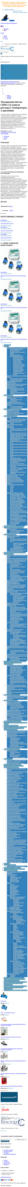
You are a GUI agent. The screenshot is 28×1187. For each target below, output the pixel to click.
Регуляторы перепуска (13, 827)
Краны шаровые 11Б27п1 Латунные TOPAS (16, 350)
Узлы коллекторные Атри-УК (7, 223)
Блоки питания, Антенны (13, 675)
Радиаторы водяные (18, 919)
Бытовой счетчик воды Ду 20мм (18, 428)
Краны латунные (14, 880)
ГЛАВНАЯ (7, 65)
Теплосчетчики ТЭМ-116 (16, 509)
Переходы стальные (18, 945)
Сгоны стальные (17, 950)
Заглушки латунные (18, 962)
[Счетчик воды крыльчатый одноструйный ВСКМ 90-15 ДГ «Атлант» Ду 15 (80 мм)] (4, 1022)
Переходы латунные (18, 966)
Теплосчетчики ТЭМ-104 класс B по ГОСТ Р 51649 (18, 507)
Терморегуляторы (11, 525)
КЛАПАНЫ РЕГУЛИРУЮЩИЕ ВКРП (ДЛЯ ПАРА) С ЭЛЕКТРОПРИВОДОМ (15, 582)
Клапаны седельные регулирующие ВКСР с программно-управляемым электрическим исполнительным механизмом (16, 587)
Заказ (11, 23)
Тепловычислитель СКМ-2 (8, 83)
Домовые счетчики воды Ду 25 (18, 433)
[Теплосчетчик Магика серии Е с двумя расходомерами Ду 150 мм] (4, 1058)
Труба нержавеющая (18, 955)
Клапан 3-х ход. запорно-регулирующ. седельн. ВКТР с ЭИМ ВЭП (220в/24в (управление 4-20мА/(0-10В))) (19, 598)
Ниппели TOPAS (17, 363)
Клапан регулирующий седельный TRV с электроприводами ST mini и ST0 (17, 566)
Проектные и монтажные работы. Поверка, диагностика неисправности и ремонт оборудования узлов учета (15, 728)
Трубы (14, 913)
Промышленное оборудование (12, 749)
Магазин (6, 67)
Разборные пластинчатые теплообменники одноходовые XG (16, 823)
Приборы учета (11, 895)
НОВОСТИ (7, 73)
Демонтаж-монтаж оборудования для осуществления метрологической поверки (17, 740)
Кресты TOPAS (17, 360)
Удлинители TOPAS (18, 370)
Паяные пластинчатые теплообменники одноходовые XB (16, 808)
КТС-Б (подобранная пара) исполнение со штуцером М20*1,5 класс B (17, 707)
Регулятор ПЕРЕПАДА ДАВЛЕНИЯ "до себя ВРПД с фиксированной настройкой (18, 640)
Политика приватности (10, 1154)
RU (6, 30)
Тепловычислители (15, 906)
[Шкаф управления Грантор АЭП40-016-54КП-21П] (4, 1084)
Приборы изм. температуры (14, 421)
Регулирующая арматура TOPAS (15, 388)
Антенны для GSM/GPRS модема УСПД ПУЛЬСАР (17, 677)
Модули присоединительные (17, 897)
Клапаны (12, 753)
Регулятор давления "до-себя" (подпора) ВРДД (18, 633)
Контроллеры (13, 887)
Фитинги (15, 915)
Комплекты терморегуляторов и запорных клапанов (15, 796)
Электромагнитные (18, 905)
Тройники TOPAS (18, 367)
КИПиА (9, 883)
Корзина (14, 23)
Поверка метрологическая (14, 761)
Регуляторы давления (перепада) (15, 474)
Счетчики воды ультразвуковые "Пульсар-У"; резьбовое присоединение (18, 469)
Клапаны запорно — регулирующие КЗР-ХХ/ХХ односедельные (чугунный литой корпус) (17, 571)
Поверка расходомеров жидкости (12, 721)
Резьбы (15, 948)
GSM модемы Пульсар (16, 667)
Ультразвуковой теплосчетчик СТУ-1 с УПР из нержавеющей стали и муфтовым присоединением (18, 521)
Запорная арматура (12, 750)
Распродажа (7, 863)
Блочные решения (8, 395)
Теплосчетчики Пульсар (16, 505)
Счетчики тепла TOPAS (16, 380)
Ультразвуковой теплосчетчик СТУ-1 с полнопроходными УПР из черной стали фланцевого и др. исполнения (14, 979)
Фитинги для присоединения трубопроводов (14, 857)
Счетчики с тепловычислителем (18, 902)
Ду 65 (11, 490)
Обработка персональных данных (16, 72)
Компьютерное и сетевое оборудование (14, 526)
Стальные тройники (18, 951)
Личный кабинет (5, 23)
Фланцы (15, 959)
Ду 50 (11, 488)
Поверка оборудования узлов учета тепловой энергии (16, 736)
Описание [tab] (6, 136)
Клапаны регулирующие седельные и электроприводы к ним (17, 783)
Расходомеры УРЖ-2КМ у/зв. (17, 460)
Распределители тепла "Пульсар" (15, 713)
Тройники (15, 927)
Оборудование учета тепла (12, 81)
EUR (5, 36)
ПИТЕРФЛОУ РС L (15, 439)
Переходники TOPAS (18, 364)
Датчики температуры (13, 533)
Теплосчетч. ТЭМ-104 (16, 498)
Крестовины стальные (19, 937)
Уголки (18, 940)
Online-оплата (10, 70)
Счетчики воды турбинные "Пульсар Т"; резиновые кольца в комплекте (18, 465)
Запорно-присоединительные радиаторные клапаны (14, 773)
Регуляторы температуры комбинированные (13, 835)
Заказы (8, 79)
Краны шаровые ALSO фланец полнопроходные (15, 386)
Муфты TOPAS (17, 361)
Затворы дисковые (15, 752)
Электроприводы (14, 894)
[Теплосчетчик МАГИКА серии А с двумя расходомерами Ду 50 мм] (4, 1071)
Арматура (6, 346)
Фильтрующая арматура (13, 973)
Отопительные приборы (16, 916)
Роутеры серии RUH (12, 414)
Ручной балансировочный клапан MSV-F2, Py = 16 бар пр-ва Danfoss (18, 652)
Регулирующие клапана (13, 908)
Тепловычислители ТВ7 (16, 717)
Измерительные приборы (10, 416)
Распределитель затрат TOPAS (18, 378)
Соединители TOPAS (18, 366)
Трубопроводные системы (14, 911)
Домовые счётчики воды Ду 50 (18, 435)
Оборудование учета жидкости (18, 438)
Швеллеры (19, 941)
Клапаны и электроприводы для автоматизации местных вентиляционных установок (15, 777)
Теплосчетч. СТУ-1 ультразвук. (18, 497)
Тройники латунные (18, 969)
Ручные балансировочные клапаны (16, 846)
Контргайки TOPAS (18, 359)
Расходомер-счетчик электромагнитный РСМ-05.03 (18, 458)
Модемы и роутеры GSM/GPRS (15, 413)
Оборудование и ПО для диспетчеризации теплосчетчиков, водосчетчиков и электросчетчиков (15, 663)
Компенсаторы (14, 879)
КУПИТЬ (11, 20)
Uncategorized (7, 345)
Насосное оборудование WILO (15, 551)
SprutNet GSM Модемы (16, 672)
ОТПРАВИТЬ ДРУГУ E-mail (8, 132)
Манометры (13, 888)
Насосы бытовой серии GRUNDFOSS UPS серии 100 (18, 549)
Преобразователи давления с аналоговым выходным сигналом (16, 818)
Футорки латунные (18, 972)
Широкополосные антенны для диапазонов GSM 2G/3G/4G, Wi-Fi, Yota (18, 682)
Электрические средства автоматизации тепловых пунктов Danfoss (16, 620)
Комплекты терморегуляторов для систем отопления (16, 793)
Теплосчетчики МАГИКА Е (17, 502)
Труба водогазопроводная (20, 954)
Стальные (18, 922)
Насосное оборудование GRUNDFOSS (13, 536)
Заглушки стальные (18, 934)
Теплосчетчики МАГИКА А (17, 501)
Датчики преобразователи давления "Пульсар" (17, 531)
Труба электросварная (19, 958)
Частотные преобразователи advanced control (15, 990)
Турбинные (16, 904)
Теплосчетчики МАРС (16, 504)
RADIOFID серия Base (13, 410)
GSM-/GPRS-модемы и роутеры (15, 665)
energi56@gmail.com (6, 1177)
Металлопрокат (17, 938)
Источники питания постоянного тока (17, 558)
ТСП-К (12, 423)
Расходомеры (10, 427)
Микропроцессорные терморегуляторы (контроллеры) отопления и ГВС (15, 604)
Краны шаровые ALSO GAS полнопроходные (14, 382)
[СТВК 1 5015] (4, 999)
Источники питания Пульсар (17, 679)
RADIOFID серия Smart (13, 412)
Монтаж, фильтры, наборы (17, 494)
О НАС (6, 66)
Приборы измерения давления (18, 419)
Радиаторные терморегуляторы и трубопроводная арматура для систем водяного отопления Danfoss (14, 766)
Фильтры (12, 976)
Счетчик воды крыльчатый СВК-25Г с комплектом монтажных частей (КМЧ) (11, 1049)
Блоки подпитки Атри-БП (6, 237)
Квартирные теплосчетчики (14, 702)
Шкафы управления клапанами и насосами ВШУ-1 (18, 659)
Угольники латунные (18, 971)
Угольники (16, 930)
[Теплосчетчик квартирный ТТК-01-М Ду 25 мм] (4, 1034)
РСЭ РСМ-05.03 (14, 462)
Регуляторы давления (12, 622)
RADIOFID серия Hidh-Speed (18, 669)
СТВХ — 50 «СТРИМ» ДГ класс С (8, 1012)
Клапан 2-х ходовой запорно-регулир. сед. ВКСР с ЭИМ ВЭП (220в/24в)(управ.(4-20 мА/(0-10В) (17, 561)
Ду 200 (12, 487)
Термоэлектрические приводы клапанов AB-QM (15, 854)
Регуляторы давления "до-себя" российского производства (15, 630)
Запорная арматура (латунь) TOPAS (16, 348)
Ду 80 (11, 491)
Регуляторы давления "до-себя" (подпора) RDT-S (18, 644)
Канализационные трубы (16, 912)
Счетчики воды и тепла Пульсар (12, 867)
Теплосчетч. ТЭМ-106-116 (17, 499)
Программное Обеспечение (11, 725)
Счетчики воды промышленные (15, 484)
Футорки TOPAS (17, 371)
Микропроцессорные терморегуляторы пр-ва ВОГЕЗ (18, 613)
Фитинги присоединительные (15, 859)
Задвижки (12, 876)
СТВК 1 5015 (3, 1001)
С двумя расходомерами (16, 406)
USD (5, 37)
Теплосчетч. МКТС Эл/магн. (17, 495)
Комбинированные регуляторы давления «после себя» (15, 786)
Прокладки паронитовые (19, 947)
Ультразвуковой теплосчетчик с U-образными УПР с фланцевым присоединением (18, 512)
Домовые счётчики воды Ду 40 (18, 434)
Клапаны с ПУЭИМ (15, 754)
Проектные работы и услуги (14, 748)
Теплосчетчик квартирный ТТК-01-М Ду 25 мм (11, 1037)
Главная (3, 81)
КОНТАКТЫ (7, 74)
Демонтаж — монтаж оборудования (16, 760)
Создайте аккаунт (8, 1150)
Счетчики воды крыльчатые (14, 479)
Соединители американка (20, 968)
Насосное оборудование (10, 534)
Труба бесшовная (17, 952)
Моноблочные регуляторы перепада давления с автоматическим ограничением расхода (16, 805)
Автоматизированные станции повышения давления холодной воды (18, 540)
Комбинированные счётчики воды (16, 420)
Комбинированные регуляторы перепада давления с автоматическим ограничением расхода (17, 790)
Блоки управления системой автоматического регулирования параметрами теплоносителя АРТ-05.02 (18, 609)
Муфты (15, 925)
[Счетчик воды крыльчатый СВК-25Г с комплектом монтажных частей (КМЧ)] (4, 1046)
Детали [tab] (6, 137)
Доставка (6, 1152)
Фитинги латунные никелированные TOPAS (16, 355)
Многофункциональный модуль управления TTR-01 (18, 616)
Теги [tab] (5, 139)
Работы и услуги (8, 759)
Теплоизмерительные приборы (15, 492)
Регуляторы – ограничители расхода (16, 840)
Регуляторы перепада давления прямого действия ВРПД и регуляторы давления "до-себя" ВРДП (18, 626)
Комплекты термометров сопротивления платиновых (14, 704)
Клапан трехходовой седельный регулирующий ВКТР (18, 593)
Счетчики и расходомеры (16, 898)
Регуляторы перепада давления (15, 826)
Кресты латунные (17, 965)
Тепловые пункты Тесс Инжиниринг (16, 400)
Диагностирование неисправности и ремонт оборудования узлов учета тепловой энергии (16, 732)
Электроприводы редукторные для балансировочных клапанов (16, 861)
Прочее (15, 926)
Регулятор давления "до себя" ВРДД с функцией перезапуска (19, 636)
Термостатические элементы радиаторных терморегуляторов (15, 851)
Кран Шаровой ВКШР (19, 757)
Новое (11, 210)
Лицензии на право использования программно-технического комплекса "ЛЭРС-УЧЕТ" (17, 686)
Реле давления (14, 890)
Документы (7, 69)
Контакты (6, 1164)
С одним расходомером (16, 407)
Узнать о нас (7, 1163)
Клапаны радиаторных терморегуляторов (13, 780)
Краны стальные (14, 881)
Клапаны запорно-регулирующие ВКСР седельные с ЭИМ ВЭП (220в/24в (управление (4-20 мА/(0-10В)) (18, 577)
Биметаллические (21, 920)
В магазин (6, 1161)
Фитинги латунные (15, 961)
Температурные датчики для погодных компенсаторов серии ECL (17, 849)
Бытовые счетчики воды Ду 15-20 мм (17, 696)
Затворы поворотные (15, 877)
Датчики (9, 417)
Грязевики (12, 975)
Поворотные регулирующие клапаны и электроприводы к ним (17, 814)
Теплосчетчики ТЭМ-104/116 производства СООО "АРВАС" (15, 719)
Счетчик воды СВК (12, 476)
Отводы (15, 944)
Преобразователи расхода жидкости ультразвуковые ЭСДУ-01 (16, 711)
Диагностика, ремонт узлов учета (16, 866)
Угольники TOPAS (18, 368)
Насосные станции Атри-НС (7, 230)
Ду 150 (12, 485)
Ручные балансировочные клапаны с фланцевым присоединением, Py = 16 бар (17, 647)
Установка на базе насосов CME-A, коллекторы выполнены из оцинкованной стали (20, 545)
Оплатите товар (8, 1151)
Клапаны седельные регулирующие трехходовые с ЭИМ (16, 591)
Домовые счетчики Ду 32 (16, 437)
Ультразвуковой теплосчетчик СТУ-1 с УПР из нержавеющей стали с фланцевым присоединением (15, 988)
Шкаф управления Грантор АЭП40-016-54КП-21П (12, 1086)
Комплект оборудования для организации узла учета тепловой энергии (16, 404)
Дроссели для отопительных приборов (17, 771)
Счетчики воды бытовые (13, 477)
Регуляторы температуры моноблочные (13, 837)
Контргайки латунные (19, 964)
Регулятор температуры (16, 909)
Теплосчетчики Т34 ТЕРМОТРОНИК (17, 715)
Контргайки (16, 936)
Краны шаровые (14, 756)
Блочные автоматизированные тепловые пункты (15, 397)
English (7, 29)
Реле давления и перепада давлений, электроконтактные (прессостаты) (16, 842)
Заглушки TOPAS (17, 357)
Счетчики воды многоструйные (15, 480)
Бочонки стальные (18, 933)
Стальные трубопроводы (16, 931)
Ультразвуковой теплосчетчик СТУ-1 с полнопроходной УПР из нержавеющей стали (18, 516)
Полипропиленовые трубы (17, 923)
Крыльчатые (16, 899)
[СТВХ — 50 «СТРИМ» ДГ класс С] (4, 1010)
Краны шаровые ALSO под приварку (17, 384)
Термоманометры (14, 891)
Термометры (13, 892)
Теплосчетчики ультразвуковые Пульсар (14, 869)
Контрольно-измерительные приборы (14, 527)
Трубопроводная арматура (11, 870)
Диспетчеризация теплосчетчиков (13, 409)
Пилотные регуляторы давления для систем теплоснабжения (16, 811)
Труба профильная (18, 957)
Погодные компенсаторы (13, 816)
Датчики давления (12, 529)
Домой (5, 1160)
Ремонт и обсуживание (10, 865)
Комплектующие (14, 885)
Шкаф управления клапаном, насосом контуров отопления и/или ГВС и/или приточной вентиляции (17, 656)
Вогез (11, 206)
